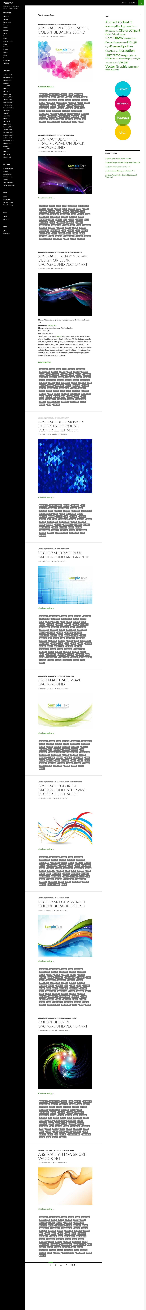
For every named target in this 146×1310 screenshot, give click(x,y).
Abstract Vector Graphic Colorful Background (63, 30)
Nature (73, 994)
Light (70, 113)
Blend (50, 974)
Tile (87, 654)
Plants (5, 55)
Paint (66, 1126)
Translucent (81, 399)
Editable (75, 635)
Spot (42, 1131)
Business (43, 100)
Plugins (5, 171)
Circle (61, 100)
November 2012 (8, 102)
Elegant (84, 746)
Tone (85, 1131)
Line (79, 225)
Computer (43, 377)
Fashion (57, 749)
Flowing (66, 749)
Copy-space (44, 214)
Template (60, 119)
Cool (80, 102)
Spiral (86, 1129)
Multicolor (59, 646)
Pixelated (68, 649)
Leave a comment (59, 36)
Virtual (65, 402)
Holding (85, 873)
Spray (49, 1131)
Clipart (84, 100)
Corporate (61, 980)
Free (48, 111)
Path (85, 1241)
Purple (71, 230)
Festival (5, 36)
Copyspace (54, 214)
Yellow (81, 239)
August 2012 (7, 110)
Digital (61, 108)
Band (54, 1220)
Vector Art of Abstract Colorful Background (61, 903)
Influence (50, 1239)
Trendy (77, 119)
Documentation (8, 168)
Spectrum (43, 119)
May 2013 (6, 88)
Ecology (74, 516)
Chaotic (50, 624)
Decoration (79, 105)
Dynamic (73, 217)
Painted (60, 757)
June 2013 (6, 86)
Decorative (44, 108)
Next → (74, 1265)
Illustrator (44, 113)
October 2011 (7, 138)
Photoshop (53, 116)
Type (49, 1252)
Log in (5, 197)
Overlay (69, 646)
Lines (68, 391)
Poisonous (55, 1244)
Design (53, 108)
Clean (68, 100)
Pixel (60, 649)
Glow (53, 222)
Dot (60, 635)
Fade (79, 985)
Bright (76, 97)
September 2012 (8, 108)
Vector (42, 122)
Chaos (42, 624)
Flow (42, 111)
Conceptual (87, 511)
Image (54, 113)
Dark (88, 214)
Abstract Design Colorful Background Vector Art (122, 163)
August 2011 (7, 143)
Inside (42, 391)
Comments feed (8, 202)
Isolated (62, 113)
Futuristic (56, 111)
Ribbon (84, 230)
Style (52, 119)
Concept (73, 102)
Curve (70, 105)
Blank (69, 97)
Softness (65, 760)
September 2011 (8, 140)
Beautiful (64, 972)
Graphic (66, 111)
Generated (74, 988)
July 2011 (6, 146)
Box (63, 621)
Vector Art (8, 2)
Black (50, 208)
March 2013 (7, 94)
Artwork (87, 616)
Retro (48, 1129)
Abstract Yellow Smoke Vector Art (62, 1156)
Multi (50, 646)
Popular (78, 524)
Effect (81, 217)
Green (89, 519)
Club (58, 211)
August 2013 (7, 80)
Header (42, 522)
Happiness (75, 873)
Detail (61, 1115)
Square (75, 651)
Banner (61, 97)
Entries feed (6, 199)
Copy (87, 102)
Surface (83, 999)
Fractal (79, 219)
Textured (80, 654)
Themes (5, 179)
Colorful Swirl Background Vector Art (63, 1024)
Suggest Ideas (7, 174)
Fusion (42, 385)
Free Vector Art (70, 24)
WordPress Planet (8, 185)
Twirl (50, 1134)
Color (42, 102)
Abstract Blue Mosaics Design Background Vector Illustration (61, 425)
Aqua (71, 1217)
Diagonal (51, 632)
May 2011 (6, 151)
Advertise (75, 505)
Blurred (56, 621)
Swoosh (43, 763)
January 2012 (7, 129)
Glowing (61, 222)
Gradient (70, 222)
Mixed (80, 643)
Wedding (6, 63)
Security (63, 527)
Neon (68, 228)
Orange (81, 994)
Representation (79, 1244)
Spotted (67, 651)
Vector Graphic (53, 122)
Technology (51, 399)
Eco (66, 516)
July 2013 (6, 83)
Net (52, 1126)
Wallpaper (66, 122)
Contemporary (45, 513)
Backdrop (78, 94)
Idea (41, 991)
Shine (42, 233)
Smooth (50, 760)
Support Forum (8, 177)
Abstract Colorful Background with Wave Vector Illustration (62, 789)
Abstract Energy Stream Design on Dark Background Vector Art (63, 260)
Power (48, 396)
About (124, 2)
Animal (5, 19)
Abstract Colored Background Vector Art (119, 171)
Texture (69, 119)
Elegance (75, 746)
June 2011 (6, 149)
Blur (48, 621)
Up (84, 119)
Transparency (52, 657)
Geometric (81, 638)
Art (70, 94)
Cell (48, 374)
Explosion (65, 382)
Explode (81, 871)
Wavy (73, 239)
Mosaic (58, 524)
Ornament (76, 1241)
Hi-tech (42, 388)
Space (83, 116)
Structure (43, 1250)
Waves (42, 404)
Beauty (72, 972)
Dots (67, 635)
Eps (77, 108)
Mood (51, 1241)
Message (43, 228)
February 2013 (7, 97)
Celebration (44, 862)
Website (43, 535)
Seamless (6, 58)
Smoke (61, 233)
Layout (82, 755)
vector (58, 336)
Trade (72, 530)
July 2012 (6, 113)
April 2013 (6, 91)
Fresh (55, 988)
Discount (51, 871)
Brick (69, 621)
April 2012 (6, 121)
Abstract (41, 24)
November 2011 (8, 135)
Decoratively (67, 1228)
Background (51, 24)
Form (67, 1233)
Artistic (71, 369)
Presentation (64, 116)
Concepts (64, 627)
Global (72, 519)
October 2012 (7, 105)
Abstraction (54, 94)
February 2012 (7, 127)
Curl (74, 214)
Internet (82, 522)
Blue (64, 208)
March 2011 (7, 157)
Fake (88, 871)
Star (55, 1131)
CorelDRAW (44, 105)
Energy (58, 219)
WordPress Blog (8, 182)
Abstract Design (55, 505)
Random (43, 651)
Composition (62, 102)
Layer (49, 391)
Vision (51, 660)
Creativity (85, 744)
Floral (5, 38)
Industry (82, 388)
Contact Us (133, 2)
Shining (58, 651)
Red (78, 230)
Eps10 (83, 108)
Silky (54, 233)
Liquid (77, 113)
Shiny (42, 760)
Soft (68, 233)
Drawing (83, 1115)
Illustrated (85, 752)
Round (55, 1129)
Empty (51, 219)
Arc (58, 206)
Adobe (64, 94)
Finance (86, 985)
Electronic (85, 380)
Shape (70, 396)
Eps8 (73, 871)
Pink (64, 230)
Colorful (60, 24)
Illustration (76, 111)
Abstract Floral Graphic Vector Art (117, 167)
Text (51, 236)
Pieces (53, 649)
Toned (69, 763)
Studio (53, 1250)
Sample (42, 1247)
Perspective (44, 230)
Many (73, 643)
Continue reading (46, 86)
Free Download (44, 362)
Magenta (87, 225)
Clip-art (76, 100)
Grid (76, 641)
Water (67, 766)
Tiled (42, 657)
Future (50, 385)
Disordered (44, 635)
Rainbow (75, 116)
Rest (89, 1244)
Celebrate (52, 100)
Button (5, 28)
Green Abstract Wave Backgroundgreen (63, 752)
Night (75, 228)
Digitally (69, 632)
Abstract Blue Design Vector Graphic (118, 158)
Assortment (44, 619)
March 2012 (7, 124)
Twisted (78, 763)
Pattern (83, 228)
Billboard (82, 972)
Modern (85, 113)
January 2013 (7, 99)
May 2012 (6, 119)
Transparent (69, 236)
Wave (75, 122)
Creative (62, 105)
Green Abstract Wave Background (59, 682)
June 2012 (6, 116)
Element (69, 108)
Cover (53, 105)
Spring (78, 527)
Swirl (87, 760)
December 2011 (8, 132)
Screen (55, 527)
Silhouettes (6, 60)
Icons (5, 44)
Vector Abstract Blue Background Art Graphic (64, 554)
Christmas (55, 862)
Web (81, 122)
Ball (53, 97)
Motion (43, 116)
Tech (41, 399)
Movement (44, 1126)
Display (53, 635)
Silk (48, 233)
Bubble (84, 97)
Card (79, 208)
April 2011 (6, 154)
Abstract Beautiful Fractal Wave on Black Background (61, 143)
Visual (58, 660)
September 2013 (8, 77)
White (42, 662)
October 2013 (7, 75)
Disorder (78, 632)
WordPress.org (8, 205)
